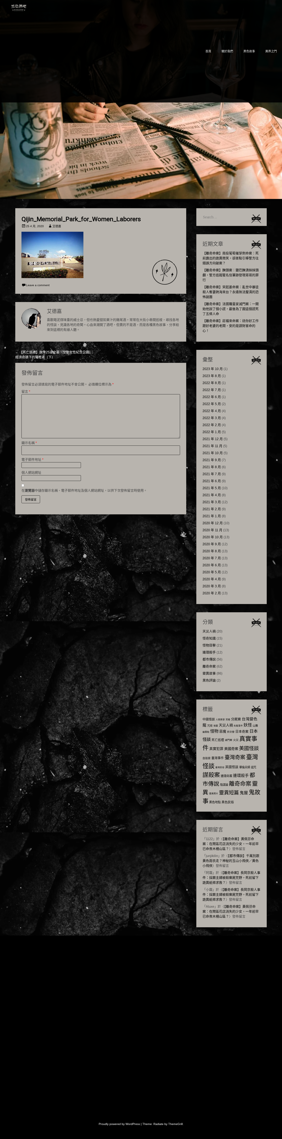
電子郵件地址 (32, 459)
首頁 (208, 51)
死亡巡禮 (218, 740)
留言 (25, 391)
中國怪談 (209, 719)
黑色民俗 (228, 802)
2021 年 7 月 (212, 474)
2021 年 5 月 (212, 488)
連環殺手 (209, 652)
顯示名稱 (29, 443)
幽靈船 (206, 732)
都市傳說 (209, 659)
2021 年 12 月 (213, 439)
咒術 (210, 725)
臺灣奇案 (235, 757)
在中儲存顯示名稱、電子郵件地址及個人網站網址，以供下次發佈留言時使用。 (84, 490)
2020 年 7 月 (212, 558)
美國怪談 (249, 748)
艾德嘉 (56, 226)
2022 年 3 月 (212, 418)
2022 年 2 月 (212, 425)
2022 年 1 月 (212, 432)
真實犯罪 (216, 749)
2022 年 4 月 (212, 411)
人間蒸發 (220, 719)
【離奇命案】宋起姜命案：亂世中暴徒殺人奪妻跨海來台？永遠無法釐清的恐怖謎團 (231, 292)
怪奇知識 (209, 638)
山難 (255, 725)
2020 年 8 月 (212, 551)
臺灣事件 (217, 758)
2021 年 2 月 (212, 509)
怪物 (214, 731)
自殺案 (207, 758)
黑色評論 (209, 680)
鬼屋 (244, 793)
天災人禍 (209, 631)
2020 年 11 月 (212, 530)
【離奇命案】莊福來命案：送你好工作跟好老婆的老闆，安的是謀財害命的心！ (231, 326)
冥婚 (228, 719)
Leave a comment (38, 285)
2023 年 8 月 (212, 376)
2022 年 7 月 (212, 390)
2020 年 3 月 (212, 586)
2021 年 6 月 (212, 481)
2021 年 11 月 (212, 446)
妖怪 (248, 725)
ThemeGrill (175, 1124)
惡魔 (222, 731)
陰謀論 (224, 784)
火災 (235, 740)
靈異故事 (209, 673)
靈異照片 (213, 793)
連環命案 (226, 776)
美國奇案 (231, 749)
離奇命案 (209, 666)
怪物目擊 (209, 645)
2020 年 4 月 (212, 579)
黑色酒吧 (31, 6)
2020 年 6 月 (212, 565)
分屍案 (236, 719)
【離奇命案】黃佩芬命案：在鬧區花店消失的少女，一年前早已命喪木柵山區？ (231, 844)
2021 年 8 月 (212, 467)
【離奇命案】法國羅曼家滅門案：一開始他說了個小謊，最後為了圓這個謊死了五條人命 (231, 309)
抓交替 (231, 731)
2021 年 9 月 (212, 460)
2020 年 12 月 (213, 523)
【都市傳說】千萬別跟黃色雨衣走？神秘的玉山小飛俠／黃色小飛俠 (231, 860)
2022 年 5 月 (212, 404)
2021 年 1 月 (212, 516)
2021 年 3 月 (212, 502)
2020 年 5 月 (212, 572)
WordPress (133, 1124)
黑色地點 (215, 802)
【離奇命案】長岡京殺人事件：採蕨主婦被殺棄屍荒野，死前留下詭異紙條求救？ (231, 877)
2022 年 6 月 (212, 397)
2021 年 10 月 (213, 453)
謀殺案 (211, 775)
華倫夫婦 (244, 767)
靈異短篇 (229, 792)
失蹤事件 (238, 725)
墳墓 (215, 725)
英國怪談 (231, 767)
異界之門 (271, 51)
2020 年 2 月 (212, 593)
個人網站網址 (31, 472)
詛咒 (253, 767)
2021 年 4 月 (212, 495)
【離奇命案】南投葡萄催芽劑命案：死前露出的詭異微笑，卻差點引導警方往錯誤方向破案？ (231, 258)
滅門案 (228, 740)
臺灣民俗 (219, 767)
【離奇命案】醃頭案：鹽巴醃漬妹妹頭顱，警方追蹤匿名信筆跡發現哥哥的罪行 (231, 275)
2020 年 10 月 (213, 537)
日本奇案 (242, 731)
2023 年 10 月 (213, 369)
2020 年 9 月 (212, 544)
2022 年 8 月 (212, 383)
